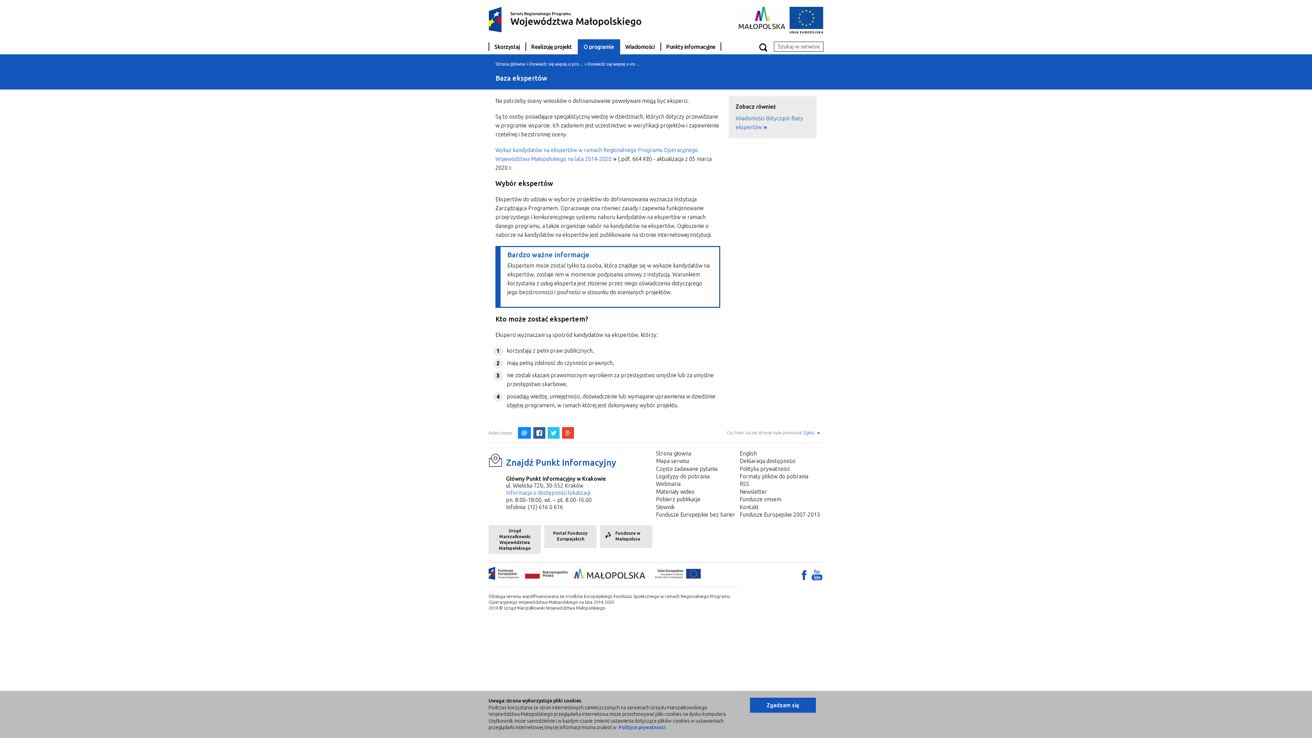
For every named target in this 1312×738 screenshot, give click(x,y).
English (748, 453)
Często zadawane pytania (687, 469)
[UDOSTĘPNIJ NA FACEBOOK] (539, 433)
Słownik (665, 507)
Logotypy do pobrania (683, 476)
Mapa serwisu (672, 461)
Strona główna (510, 64)
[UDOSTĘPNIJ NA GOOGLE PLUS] (568, 433)
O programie (599, 47)
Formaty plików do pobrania (774, 476)
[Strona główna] (565, 19)
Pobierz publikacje (678, 499)
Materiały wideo (675, 492)
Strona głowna (673, 453)
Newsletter (753, 492)
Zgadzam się (783, 705)
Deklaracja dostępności (767, 461)
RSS (744, 484)
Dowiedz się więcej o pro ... (556, 64)
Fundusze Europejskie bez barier (695, 514)
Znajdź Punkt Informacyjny (561, 462)
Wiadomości (640, 47)
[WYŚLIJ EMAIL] (524, 433)
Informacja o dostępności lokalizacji (548, 493)
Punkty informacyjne (690, 47)
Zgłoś (810, 432)
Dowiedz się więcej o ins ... (614, 64)
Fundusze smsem (760, 499)
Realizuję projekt (551, 47)
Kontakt (749, 507)
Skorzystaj (507, 47)
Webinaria (668, 484)
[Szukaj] (763, 47)
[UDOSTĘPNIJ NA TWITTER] (554, 433)
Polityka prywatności (765, 469)
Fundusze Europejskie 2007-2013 (780, 514)
